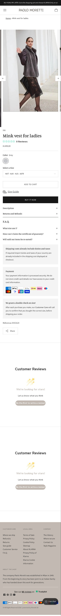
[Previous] (3, 78)
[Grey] (6, 161)
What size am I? (10, 228)
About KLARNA (29, 549)
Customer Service (10, 549)
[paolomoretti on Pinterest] (8, 595)
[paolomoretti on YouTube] (14, 595)
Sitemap (26, 545)
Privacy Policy (28, 538)
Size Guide (13, 191)
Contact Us (48, 542)
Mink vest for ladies (20, 18)
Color (5, 155)
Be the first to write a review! (30, 403)
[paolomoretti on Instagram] (11, 595)
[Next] (58, 78)
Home (8, 18)
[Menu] (5, 10)
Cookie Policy (28, 542)
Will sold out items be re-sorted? (17, 239)
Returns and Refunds (12, 213)
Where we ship (9, 535)
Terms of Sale (28, 535)
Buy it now (30, 200)
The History (48, 535)
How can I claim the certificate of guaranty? (23, 234)
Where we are (49, 538)
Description (8, 208)
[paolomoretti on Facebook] (4, 595)
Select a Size (8, 168)
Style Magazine (50, 545)
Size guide (7, 545)
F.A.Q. (5, 553)
